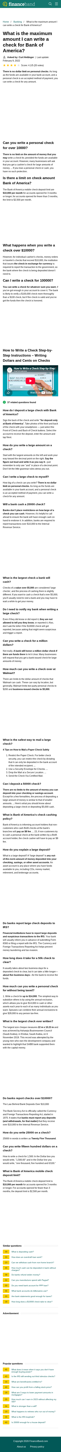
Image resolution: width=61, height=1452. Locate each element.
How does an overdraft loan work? (26, 1257)
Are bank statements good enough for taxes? (31, 1296)
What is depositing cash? (22, 1252)
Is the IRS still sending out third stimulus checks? (33, 1376)
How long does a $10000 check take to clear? (31, 1302)
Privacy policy (37, 1446)
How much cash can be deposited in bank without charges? (33, 1269)
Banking (17, 22)
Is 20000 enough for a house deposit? (28, 1422)
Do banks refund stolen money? (25, 1275)
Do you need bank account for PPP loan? (30, 1285)
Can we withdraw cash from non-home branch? (32, 1262)
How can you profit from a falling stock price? (31, 1387)
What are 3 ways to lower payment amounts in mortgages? (32, 1393)
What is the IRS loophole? (23, 1417)
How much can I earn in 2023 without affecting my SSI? (33, 1400)
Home (6, 22)
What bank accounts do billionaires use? (29, 1291)
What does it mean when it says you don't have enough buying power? (32, 1370)
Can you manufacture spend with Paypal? (30, 1280)
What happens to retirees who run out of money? (33, 1411)
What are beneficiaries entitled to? (26, 1382)
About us (21, 1446)
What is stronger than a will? (24, 1406)
